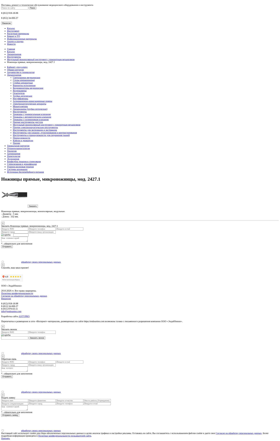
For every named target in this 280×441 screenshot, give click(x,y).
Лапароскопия (14, 54)
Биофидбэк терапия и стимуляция (24, 161)
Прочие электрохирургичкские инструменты (35, 127)
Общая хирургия (15, 69)
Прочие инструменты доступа (28, 122)
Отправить (7, 246)
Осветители (19, 93)
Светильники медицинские (26, 77)
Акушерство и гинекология (20, 72)
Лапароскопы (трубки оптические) (30, 109)
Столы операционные (24, 80)
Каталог (11, 28)
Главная (11, 49)
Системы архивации (17, 169)
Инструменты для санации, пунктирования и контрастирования (45, 132)
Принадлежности (21, 138)
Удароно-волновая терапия (20, 167)
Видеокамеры (20, 90)
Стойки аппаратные (23, 83)
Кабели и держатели (23, 140)
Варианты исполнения (24, 85)
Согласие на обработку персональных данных (24, 296)
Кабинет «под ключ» (17, 67)
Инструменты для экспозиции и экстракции (35, 130)
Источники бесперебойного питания (25, 172)
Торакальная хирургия (18, 146)
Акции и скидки (15, 41)
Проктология (13, 156)
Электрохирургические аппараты (29, 104)
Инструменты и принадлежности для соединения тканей (41, 135)
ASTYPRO (24, 316)
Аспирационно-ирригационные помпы (32, 101)
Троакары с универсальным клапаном (32, 114)
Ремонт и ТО (13, 36)
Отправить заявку (10, 415)
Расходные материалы (18, 33)
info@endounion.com (11, 311)
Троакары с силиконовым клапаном (31, 119)
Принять (5, 438)
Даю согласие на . (32, 262)
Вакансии (6, 298)
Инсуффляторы (20, 98)
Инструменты (14, 57)
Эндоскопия (13, 159)
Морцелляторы (20, 106)
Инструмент (13, 31)
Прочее (16, 143)
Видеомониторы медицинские (28, 88)
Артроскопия (13, 153)
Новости (11, 44)
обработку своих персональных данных (41, 262)
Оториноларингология (18, 148)
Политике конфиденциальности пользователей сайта (64, 436)
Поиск (32, 8)
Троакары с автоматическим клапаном (32, 117)
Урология (11, 151)
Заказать (33, 206)
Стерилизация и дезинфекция (22, 164)
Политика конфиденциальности (17, 293)
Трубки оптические (22, 96)
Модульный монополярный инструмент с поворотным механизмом (41, 59)
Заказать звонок (37, 338)
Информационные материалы (22, 39)
